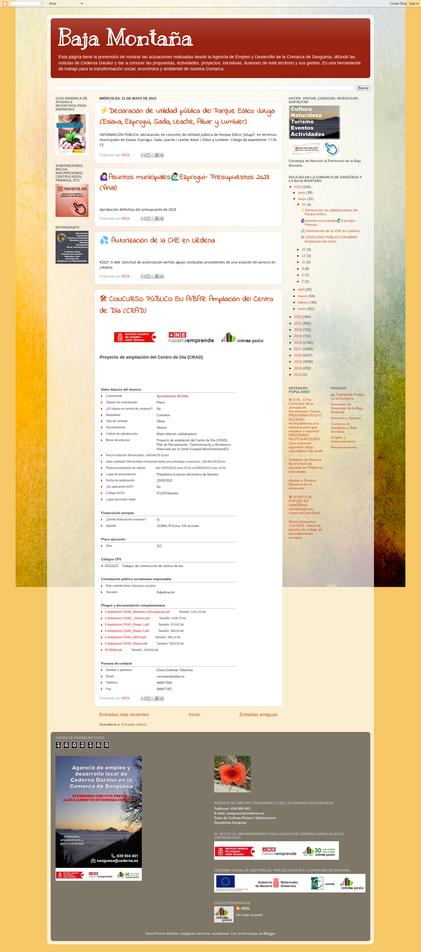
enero (303, 309)
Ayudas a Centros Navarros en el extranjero (302, 484)
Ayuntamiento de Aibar (173, 396)
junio (302, 192)
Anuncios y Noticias (346, 418)
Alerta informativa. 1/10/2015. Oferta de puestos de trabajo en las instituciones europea (305, 529)
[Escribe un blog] (147, 155)
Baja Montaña (125, 37)
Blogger (269, 933)
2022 (298, 317)
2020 (298, 330)
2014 (298, 368)
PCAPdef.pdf (113, 650)
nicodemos (220, 933)
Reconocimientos (344, 447)
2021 (298, 323)
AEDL (245, 908)
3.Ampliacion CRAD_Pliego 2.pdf (127, 631)
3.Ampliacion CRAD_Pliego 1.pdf (127, 624)
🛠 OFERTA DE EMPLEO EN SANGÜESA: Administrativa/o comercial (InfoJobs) (304, 505)
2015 (298, 362)
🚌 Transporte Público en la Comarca (348, 396)
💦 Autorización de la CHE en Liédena (157, 240)
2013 (298, 374)
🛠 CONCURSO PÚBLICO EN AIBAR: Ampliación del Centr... (329, 239)
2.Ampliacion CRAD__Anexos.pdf (127, 618)
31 (304, 204)
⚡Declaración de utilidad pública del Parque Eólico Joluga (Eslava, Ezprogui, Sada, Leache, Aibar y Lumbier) (187, 116)
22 (304, 249)
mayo (302, 199)
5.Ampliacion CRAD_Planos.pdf (126, 643)
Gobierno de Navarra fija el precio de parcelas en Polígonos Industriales (306, 466)
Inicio (194, 714)
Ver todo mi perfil (249, 915)
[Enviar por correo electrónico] (143, 155)
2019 (298, 336)
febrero (304, 302)
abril (302, 289)
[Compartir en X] (152, 155)
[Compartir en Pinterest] (161, 155)
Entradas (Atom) (134, 724)
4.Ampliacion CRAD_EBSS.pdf (125, 637)
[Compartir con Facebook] (157, 155)
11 (304, 262)
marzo (303, 296)
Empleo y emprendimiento (343, 439)
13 (304, 256)
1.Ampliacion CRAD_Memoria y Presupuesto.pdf (137, 612)
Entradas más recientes (124, 714)
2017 (298, 349)
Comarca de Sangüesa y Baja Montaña (344, 428)
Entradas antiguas (258, 714)
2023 (298, 187)
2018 (298, 342)
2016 (298, 355)
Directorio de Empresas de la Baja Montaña (347, 408)
